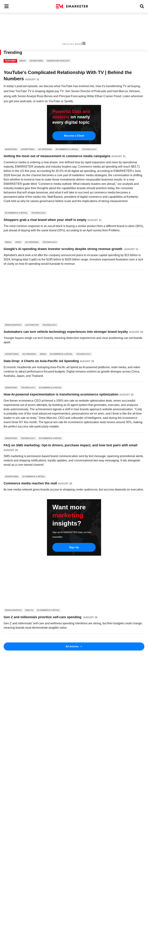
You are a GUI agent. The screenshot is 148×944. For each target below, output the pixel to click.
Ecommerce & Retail (67, 149)
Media (22, 61)
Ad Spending (45, 149)
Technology (89, 149)
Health (29, 610)
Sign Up (74, 547)
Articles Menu (72, 44)
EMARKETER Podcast (58, 61)
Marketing (11, 149)
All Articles (74, 646)
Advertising (36, 61)
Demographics (13, 325)
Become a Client (74, 135)
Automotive (32, 325)
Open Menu (6, 6)
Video (18, 242)
